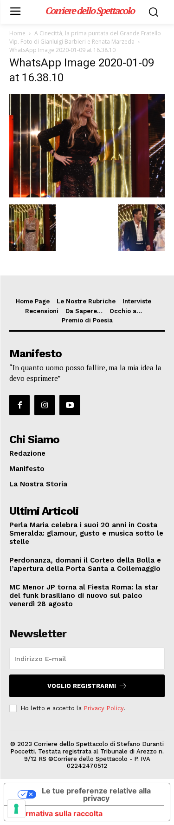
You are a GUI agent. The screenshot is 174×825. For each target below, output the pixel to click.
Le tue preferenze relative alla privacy (96, 794)
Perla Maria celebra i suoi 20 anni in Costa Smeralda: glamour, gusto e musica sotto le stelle (86, 533)
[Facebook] (19, 405)
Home (17, 33)
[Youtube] (69, 405)
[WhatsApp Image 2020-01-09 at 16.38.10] (87, 195)
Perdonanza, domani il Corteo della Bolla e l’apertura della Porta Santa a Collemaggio (85, 564)
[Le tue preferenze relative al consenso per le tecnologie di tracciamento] (16, 809)
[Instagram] (44, 405)
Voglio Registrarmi (81, 685)
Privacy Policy (103, 708)
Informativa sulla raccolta (57, 813)
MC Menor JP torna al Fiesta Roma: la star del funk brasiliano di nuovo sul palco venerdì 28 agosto (83, 595)
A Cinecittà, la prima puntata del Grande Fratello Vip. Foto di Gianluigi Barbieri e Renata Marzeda (85, 37)
